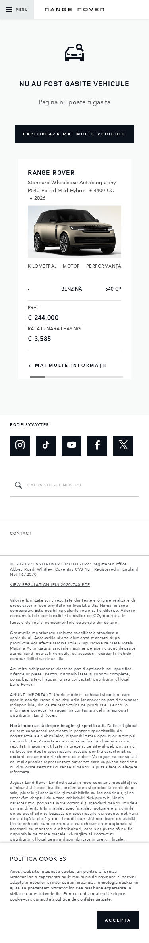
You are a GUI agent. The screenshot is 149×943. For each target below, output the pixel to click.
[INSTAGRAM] (20, 446)
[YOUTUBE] (71, 446)
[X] (123, 446)
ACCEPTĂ (118, 920)
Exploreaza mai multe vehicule (74, 134)
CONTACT (21, 533)
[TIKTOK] (46, 446)
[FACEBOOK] (97, 446)
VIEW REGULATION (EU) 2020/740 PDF (50, 585)
